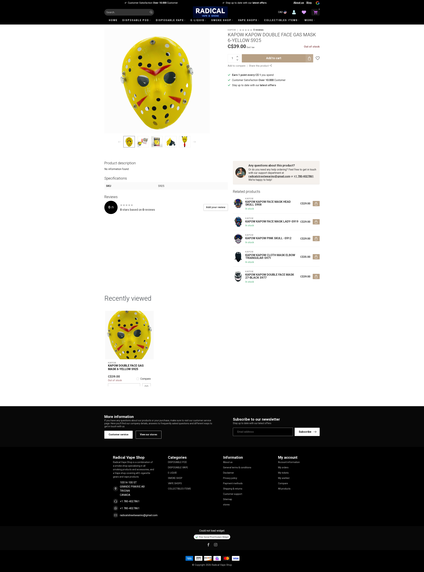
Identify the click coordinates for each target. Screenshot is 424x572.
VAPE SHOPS (247, 20)
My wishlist (284, 478)
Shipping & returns (232, 488)
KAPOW (232, 30)
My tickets (283, 472)
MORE (309, 20)
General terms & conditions (237, 467)
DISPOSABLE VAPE (170, 20)
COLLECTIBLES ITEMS (281, 20)
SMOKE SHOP (221, 20)
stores (226, 504)
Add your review (215, 207)
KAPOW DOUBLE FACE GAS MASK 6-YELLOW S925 (126, 367)
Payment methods (233, 483)
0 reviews (258, 29)
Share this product (259, 65)
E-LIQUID (198, 20)
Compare (145, 378)
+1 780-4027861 (304, 176)
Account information (289, 462)
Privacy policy (230, 478)
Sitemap (227, 499)
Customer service (118, 434)
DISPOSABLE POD (135, 20)
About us (298, 2)
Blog (309, 2)
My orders (283, 467)
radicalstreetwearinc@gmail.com (269, 176)
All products (284, 488)
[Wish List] (303, 12)
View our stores (148, 434)
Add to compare (236, 65)
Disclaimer (228, 472)
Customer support (232, 494)
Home (113, 20)
